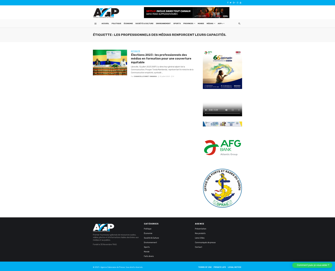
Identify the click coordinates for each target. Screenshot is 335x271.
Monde (201, 23)
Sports (177, 23)
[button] (312, 265)
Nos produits (200, 233)
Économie (128, 23)
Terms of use (205, 267)
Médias (210, 23)
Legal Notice (234, 267)
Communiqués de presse (205, 242)
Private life (220, 267)
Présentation (200, 229)
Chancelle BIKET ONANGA (145, 76)
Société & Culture (144, 23)
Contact (198, 247)
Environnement (163, 23)
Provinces (188, 23)
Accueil (105, 23)
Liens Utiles (200, 238)
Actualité (135, 51)
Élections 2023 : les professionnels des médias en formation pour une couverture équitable (161, 58)
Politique (116, 23)
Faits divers (149, 256)
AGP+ (220, 23)
